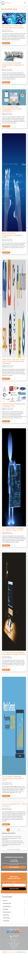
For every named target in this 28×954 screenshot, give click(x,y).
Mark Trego (10, 70)
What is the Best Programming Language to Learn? (12, 235)
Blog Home (14, 948)
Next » (19, 829)
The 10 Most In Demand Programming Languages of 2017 (13, 65)
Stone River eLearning (11, 952)
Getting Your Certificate (14, 944)
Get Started (14, 867)
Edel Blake (10, 657)
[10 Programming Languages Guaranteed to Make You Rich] (14, 602)
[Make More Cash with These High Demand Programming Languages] (14, 309)
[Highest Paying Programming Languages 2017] (14, 394)
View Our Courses (14, 946)
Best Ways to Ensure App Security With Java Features (13, 27)
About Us (14, 941)
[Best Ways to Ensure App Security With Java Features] (14, 18)
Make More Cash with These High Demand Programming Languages (13, 361)
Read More (5, 43)
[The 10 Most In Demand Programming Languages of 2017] (14, 55)
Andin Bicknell (10, 31)
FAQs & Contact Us (14, 939)
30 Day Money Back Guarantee (14, 943)
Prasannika (10, 809)
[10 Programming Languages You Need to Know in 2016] (14, 477)
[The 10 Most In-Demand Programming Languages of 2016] (14, 726)
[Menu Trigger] (25, 3)
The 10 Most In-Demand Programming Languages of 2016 (13, 778)
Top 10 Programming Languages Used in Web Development (11, 109)
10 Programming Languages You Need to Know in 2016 (13, 529)
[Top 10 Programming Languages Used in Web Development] (14, 97)
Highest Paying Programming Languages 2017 (13, 405)
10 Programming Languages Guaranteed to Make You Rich (14, 653)
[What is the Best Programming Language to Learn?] (14, 182)
